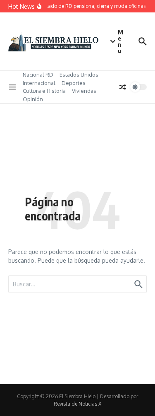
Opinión (33, 99)
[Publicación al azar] (122, 87)
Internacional (39, 83)
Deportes (74, 83)
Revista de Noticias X (77, 404)
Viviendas (84, 90)
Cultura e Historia (44, 90)
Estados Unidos (79, 74)
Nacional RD (38, 74)
